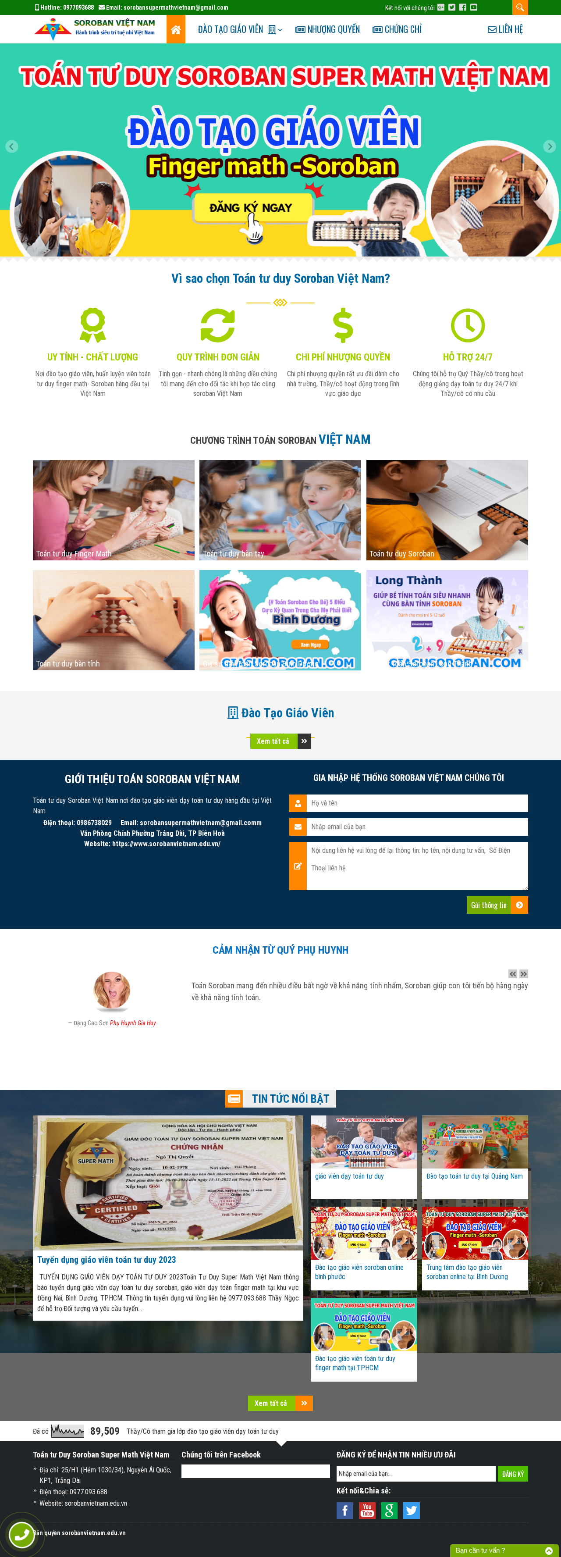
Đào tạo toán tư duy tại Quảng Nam (474, 1176)
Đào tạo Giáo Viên (230, 29)
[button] (15, 150)
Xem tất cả (274, 741)
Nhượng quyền (332, 29)
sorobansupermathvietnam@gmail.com (176, 7)
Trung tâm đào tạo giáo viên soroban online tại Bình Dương (467, 1272)
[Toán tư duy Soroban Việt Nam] (96, 28)
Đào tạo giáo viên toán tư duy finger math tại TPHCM (355, 1363)
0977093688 (78, 7)
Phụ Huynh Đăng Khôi (134, 1022)
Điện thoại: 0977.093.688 (73, 1492)
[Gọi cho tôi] (22, 1535)
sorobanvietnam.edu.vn (94, 1532)
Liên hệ (510, 29)
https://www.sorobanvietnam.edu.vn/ (166, 844)
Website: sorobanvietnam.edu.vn (83, 1503)
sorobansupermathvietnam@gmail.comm (201, 823)
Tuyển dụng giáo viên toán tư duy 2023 (106, 1259)
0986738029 (94, 823)
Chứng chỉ (402, 29)
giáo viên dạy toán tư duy (349, 1176)
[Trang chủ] (176, 29)
